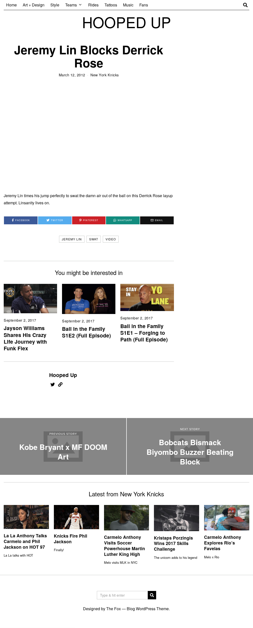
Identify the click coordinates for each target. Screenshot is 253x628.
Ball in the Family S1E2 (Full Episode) (86, 332)
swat (93, 239)
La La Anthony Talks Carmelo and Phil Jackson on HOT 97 (25, 541)
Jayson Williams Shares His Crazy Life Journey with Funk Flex (25, 338)
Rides (93, 5)
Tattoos (111, 5)
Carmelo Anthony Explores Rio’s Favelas (222, 542)
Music (128, 5)
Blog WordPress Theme (148, 608)
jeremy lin (72, 239)
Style (54, 5)
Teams (71, 5)
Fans (143, 5)
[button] (152, 595)
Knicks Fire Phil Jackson (70, 538)
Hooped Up (63, 374)
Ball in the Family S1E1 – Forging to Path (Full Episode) (144, 332)
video (110, 239)
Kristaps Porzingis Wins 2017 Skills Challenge (173, 543)
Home (11, 5)
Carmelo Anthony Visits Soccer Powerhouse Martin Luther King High (124, 545)
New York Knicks (104, 74)
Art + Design (33, 5)
